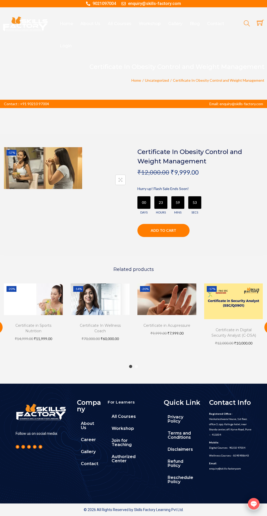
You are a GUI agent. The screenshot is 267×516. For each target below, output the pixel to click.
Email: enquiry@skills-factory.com (236, 104)
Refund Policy (175, 463)
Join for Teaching (122, 442)
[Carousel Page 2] (136, 366)
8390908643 (241, 455)
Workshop (123, 428)
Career (88, 439)
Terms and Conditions (179, 435)
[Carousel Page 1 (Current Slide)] (130, 366)
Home (136, 80)
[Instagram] (23, 447)
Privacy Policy (175, 419)
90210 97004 (237, 447)
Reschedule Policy (180, 479)
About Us (87, 425)
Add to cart (163, 230)
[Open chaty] (253, 503)
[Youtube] (29, 447)
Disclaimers (180, 449)
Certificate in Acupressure (166, 325)
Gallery (88, 451)
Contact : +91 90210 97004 (26, 104)
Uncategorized (157, 80)
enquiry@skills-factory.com (225, 468)
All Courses (124, 416)
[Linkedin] (40, 447)
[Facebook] (17, 447)
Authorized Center (124, 458)
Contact (89, 463)
